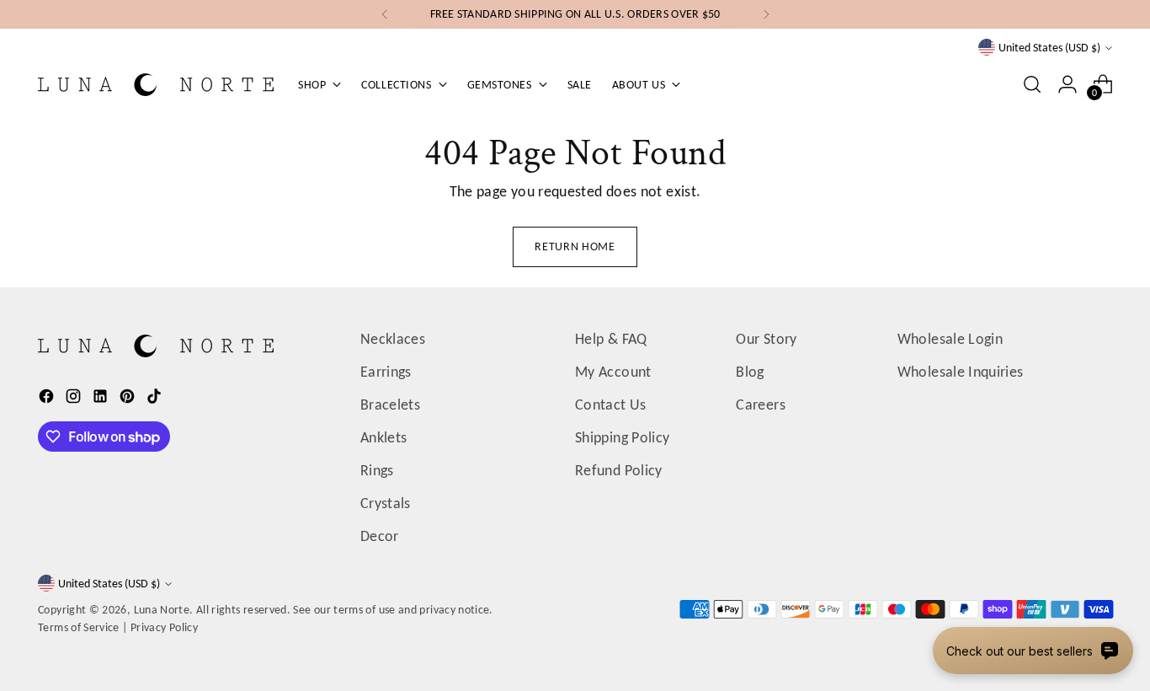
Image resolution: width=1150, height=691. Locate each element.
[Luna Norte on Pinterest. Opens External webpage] (129, 399)
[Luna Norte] (156, 84)
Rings (377, 470)
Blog (750, 371)
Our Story (766, 338)
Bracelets (390, 404)
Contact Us (611, 404)
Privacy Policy (164, 627)
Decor (379, 536)
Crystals (385, 503)
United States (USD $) (1049, 47)
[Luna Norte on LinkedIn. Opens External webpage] (102, 399)
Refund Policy (619, 470)
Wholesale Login (950, 338)
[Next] (766, 14)
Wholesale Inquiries (960, 371)
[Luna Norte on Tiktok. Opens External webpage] (156, 399)
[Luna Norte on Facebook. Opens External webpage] (48, 399)
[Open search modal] (1032, 84)
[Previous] (384, 14)
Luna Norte (162, 610)
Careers (760, 404)
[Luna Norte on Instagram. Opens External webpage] (75, 399)
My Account (613, 371)
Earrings (386, 371)
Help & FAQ (611, 338)
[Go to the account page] (1067, 84)
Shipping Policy (622, 437)
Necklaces (392, 338)
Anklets (383, 437)
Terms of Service (79, 627)
